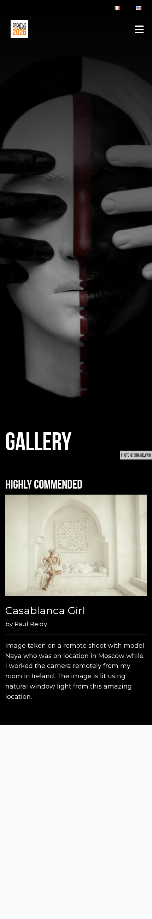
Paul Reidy (30, 624)
